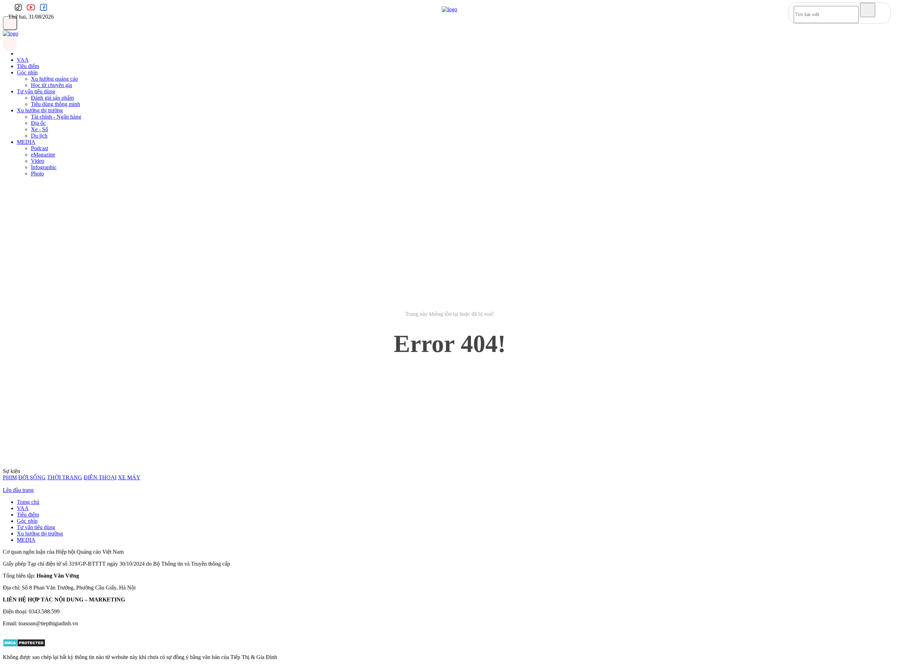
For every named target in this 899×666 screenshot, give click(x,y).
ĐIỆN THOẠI (100, 477)
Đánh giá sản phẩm (52, 98)
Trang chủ (28, 502)
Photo (37, 174)
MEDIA (26, 142)
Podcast (39, 148)
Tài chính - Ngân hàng (56, 117)
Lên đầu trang (18, 490)
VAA (23, 60)
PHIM (10, 477)
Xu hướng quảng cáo (54, 79)
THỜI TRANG (64, 477)
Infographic (44, 167)
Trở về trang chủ (449, 374)
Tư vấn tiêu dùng (36, 91)
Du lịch (39, 136)
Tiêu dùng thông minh (55, 104)
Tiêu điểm (28, 66)
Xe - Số (39, 129)
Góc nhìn (27, 72)
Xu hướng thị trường (40, 110)
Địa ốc (38, 123)
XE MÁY (129, 477)
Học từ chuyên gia (51, 85)
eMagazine (43, 155)
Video (37, 161)
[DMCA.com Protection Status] (24, 645)
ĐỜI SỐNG (32, 477)
